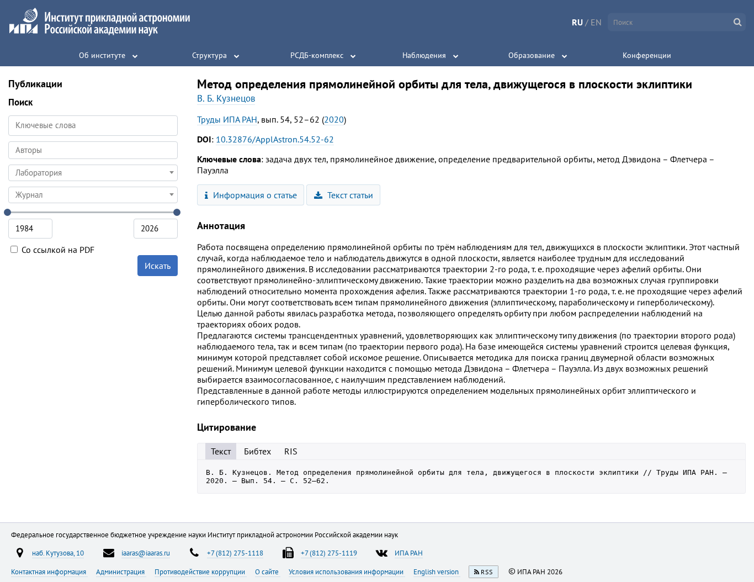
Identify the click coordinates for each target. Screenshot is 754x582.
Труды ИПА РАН (227, 119)
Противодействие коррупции (201, 571)
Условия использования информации (347, 571)
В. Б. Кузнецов (226, 98)
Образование (531, 55)
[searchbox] (93, 150)
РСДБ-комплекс (316, 55)
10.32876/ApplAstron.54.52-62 (275, 139)
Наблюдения (424, 55)
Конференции (647, 55)
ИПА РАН (409, 553)
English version (436, 571)
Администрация (121, 571)
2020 (334, 119)
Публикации (35, 83)
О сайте (267, 571)
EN (596, 22)
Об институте (102, 55)
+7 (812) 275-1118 (235, 553)
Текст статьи (349, 194)
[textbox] (93, 173)
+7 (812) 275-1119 (329, 553)
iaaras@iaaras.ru (145, 553)
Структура (209, 55)
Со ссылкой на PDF (56, 249)
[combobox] (93, 150)
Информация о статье (254, 194)
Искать (158, 265)
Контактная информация (49, 571)
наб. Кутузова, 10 (58, 553)
